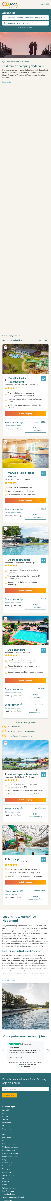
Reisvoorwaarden (9, 1144)
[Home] (3, 62)
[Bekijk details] (21, 422)
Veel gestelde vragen (10, 1147)
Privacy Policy (8, 1166)
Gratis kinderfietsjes (10, 1156)
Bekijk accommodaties (35, 429)
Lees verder (6, 82)
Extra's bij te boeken (10, 1153)
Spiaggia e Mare (9, 1188)
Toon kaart (44, 340)
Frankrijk (5, 1110)
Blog (4, 1160)
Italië (4, 1113)
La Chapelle (7, 1178)
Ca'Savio (5, 1181)
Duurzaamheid (8, 1141)
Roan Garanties (8, 1150)
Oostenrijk (6, 1126)
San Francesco (8, 1191)
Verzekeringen (8, 1163)
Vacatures (6, 1169)
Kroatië (5, 1116)
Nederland (6, 1123)
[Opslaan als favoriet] (5, 347)
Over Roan (6, 1138)
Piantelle (5, 1185)
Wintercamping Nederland (13, 1197)
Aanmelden (9, 1095)
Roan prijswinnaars (9, 1172)
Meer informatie (8, 980)
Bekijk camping (25, 414)
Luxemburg (6, 1129)
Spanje (5, 1119)
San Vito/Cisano (8, 1175)
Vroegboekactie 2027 (10, 1194)
